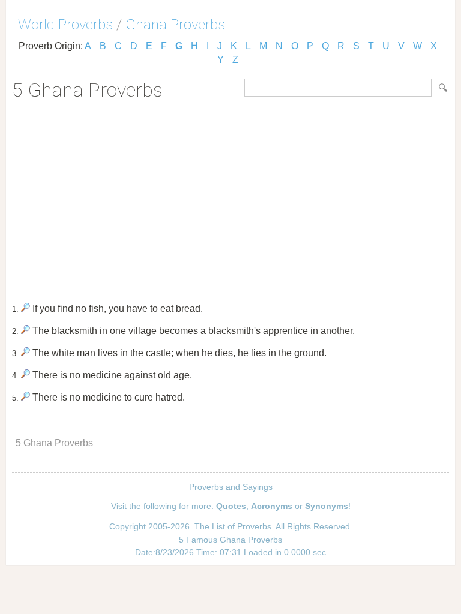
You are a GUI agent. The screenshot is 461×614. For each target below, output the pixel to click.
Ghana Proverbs (175, 24)
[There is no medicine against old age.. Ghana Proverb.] (25, 375)
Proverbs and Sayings (231, 487)
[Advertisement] (230, 197)
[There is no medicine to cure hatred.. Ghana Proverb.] (25, 397)
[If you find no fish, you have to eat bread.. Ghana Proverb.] (25, 308)
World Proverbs (65, 24)
